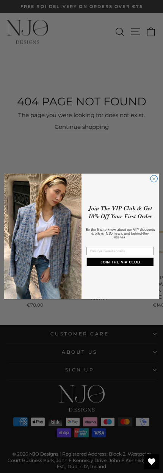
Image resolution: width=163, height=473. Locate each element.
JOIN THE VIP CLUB (120, 262)
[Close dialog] (153, 178)
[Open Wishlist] (151, 461)
